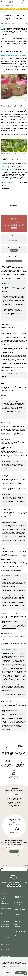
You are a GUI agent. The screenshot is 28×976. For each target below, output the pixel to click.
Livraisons (16, 900)
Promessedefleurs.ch (6, 954)
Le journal (16, 924)
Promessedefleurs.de (6, 937)
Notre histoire (4, 898)
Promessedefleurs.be (6, 951)
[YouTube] (17, 885)
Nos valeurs (3, 906)
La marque (3, 896)
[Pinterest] (14, 885)
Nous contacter (4, 929)
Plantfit (15, 907)
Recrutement (4, 910)
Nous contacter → (14, 810)
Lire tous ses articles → (14, 240)
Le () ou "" (13, 55)
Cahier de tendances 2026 (20, 931)
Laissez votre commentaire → (14, 261)
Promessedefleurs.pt (6, 947)
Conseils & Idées (17, 926)
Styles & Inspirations (18, 929)
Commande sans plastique (20, 909)
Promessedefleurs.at (6, 944)
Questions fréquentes (5, 924)
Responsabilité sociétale (6, 908)
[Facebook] (11, 885)
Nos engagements (5, 903)
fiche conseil (7, 111)
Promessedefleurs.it (6, 942)
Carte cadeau (17, 914)
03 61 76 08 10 (15, 794)
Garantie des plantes (19, 902)
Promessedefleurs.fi (6, 956)
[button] (23, 2)
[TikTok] (20, 885)
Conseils (4, 11)
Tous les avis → (14, 832)
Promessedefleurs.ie (6, 935)
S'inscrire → (14, 851)
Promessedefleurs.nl (6, 949)
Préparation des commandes (17, 897)
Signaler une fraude (5, 926)
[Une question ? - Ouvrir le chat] (25, 973)
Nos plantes (3, 901)
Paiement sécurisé (18, 905)
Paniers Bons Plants (18, 912)
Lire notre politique (6, 969)
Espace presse (4, 913)
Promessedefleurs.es (6, 939)
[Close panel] (26, 958)
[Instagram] (8, 885)
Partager (15, 250)
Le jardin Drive (17, 917)
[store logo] (10, 2)
